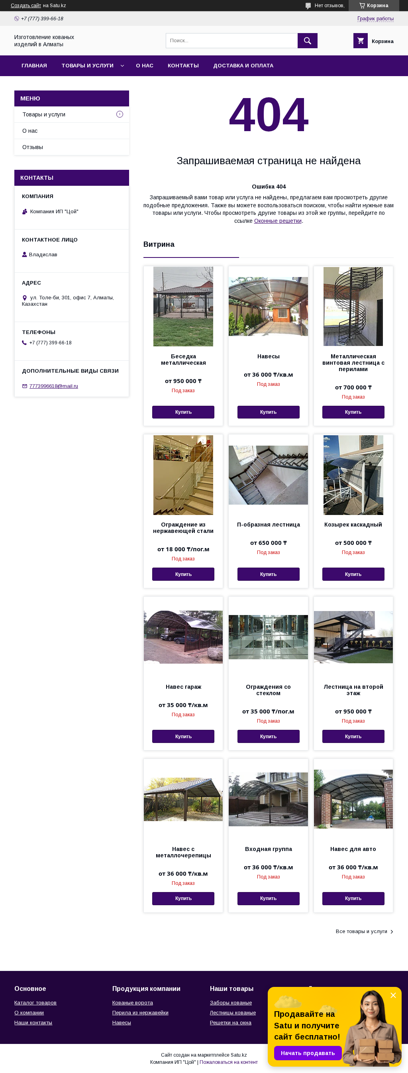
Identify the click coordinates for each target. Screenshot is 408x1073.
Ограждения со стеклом (268, 690)
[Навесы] (268, 306)
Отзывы (32, 147)
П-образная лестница (268, 524)
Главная (34, 66)
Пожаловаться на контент (229, 1062)
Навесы (268, 356)
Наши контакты (33, 1023)
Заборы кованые (231, 1003)
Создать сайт (26, 5)
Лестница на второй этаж (353, 690)
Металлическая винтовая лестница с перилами (353, 362)
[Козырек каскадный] (353, 474)
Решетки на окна (230, 1023)
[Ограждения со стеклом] (268, 636)
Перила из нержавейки (140, 1013)
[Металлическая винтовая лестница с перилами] (353, 306)
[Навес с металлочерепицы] (183, 799)
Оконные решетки (278, 221)
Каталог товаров (35, 1003)
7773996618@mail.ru (53, 386)
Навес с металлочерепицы (183, 852)
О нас (144, 66)
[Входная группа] (268, 799)
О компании (29, 1013)
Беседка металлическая (183, 359)
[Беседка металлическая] (183, 306)
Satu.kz (239, 1055)
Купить (183, 412)
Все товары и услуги (361, 931)
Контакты (183, 66)
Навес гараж (183, 687)
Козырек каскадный (353, 524)
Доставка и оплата (243, 66)
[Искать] (308, 40)
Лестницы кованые (233, 1013)
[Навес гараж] (183, 636)
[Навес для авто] (353, 799)
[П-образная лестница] (268, 474)
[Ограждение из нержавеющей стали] (183, 474)
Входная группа (268, 849)
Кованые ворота (132, 1003)
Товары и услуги (87, 66)
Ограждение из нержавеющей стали (183, 527)
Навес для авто (353, 849)
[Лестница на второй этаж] (353, 636)
